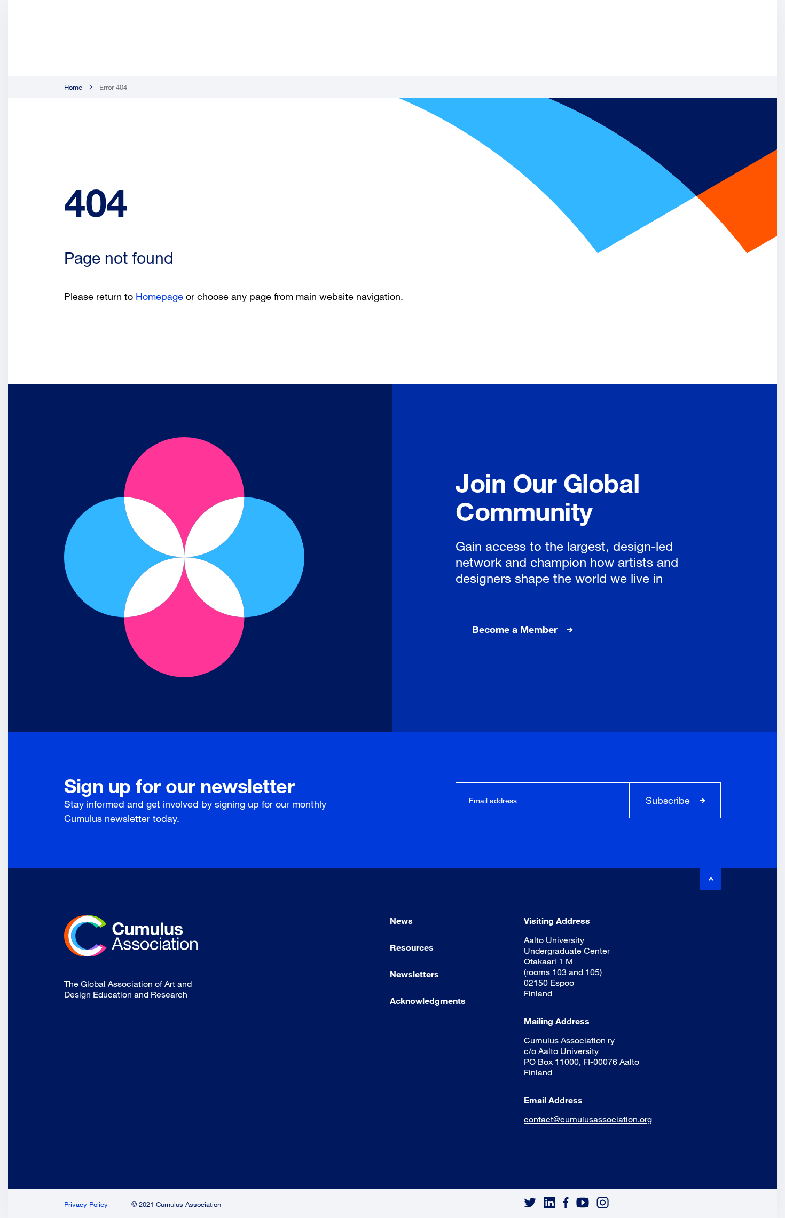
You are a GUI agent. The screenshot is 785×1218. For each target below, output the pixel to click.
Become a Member (515, 629)
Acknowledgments (428, 1000)
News (401, 920)
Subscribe (668, 800)
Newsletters (414, 974)
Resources (412, 947)
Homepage (159, 296)
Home (73, 87)
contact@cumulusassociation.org (588, 1119)
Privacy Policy (86, 1204)
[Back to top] (710, 879)
